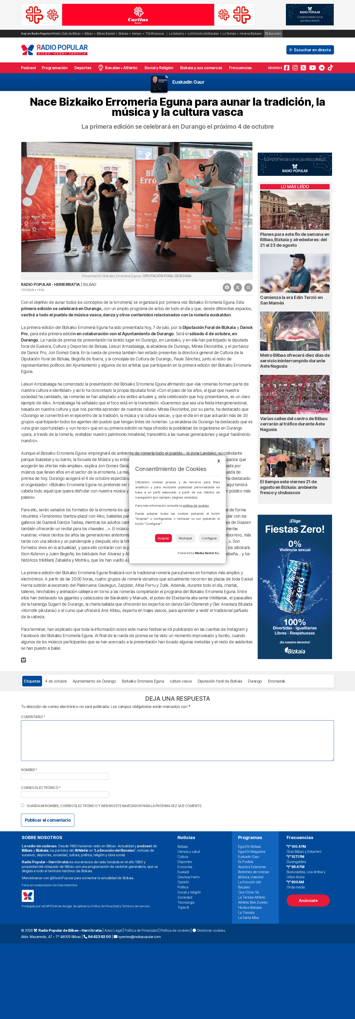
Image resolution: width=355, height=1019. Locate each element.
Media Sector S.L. (207, 553)
